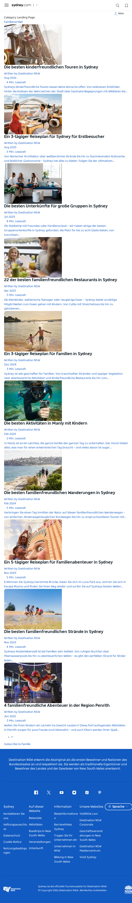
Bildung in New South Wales (63, 859)
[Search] (118, 6)
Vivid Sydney (88, 857)
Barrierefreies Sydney (63, 826)
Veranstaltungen (40, 842)
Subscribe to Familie (17, 744)
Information (63, 806)
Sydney (8, 806)
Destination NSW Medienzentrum (90, 848)
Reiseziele (35, 818)
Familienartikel (13, 22)
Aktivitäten (36, 824)
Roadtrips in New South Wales (40, 833)
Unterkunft (36, 848)
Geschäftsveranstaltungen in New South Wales (91, 835)
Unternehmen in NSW (64, 848)
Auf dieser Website (36, 809)
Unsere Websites (91, 806)
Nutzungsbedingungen (15, 850)
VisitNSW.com (89, 813)
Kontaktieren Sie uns (14, 816)
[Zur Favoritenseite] (126, 5)
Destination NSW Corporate (90, 822)
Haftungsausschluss (15, 826)
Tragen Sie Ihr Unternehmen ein (65, 837)
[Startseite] (21, 5)
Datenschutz (11, 835)
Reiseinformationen (66, 816)
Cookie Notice (12, 842)
